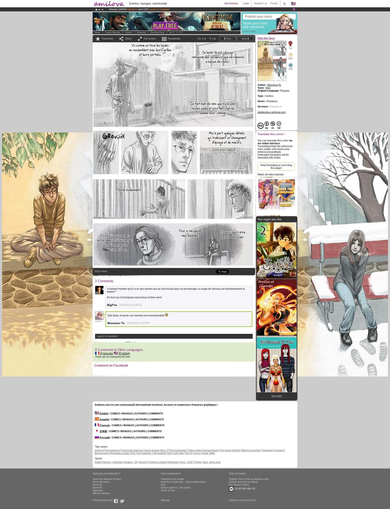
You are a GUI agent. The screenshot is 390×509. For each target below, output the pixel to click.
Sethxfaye (267, 450)
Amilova (99, 450)
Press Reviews (101, 482)
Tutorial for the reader (172, 479)
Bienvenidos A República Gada (112, 453)
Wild (212, 453)
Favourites (107, 38)
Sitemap (165, 500)
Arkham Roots (210, 450)
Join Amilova (231, 3)
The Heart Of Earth (230, 450)
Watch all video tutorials (271, 174)
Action (98, 462)
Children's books (157, 462)
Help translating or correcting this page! (276, 166)
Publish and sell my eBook (243, 482)
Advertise (98, 490)
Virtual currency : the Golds (175, 487)
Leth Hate (178, 453)
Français (106, 353)
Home (97, 32)
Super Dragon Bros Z (156, 450)
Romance (141, 32)
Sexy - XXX (186, 462)
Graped (279, 450)
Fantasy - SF (131, 462)
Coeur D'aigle (201, 453)
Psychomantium (178, 450)
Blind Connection (251, 450)
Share (128, 38)
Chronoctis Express (132, 450)
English (124, 353)
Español (104, 419)
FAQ (163, 484)
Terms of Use (168, 490)
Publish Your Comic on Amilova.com (249, 479)
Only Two (135, 453)
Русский (104, 437)
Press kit (97, 484)
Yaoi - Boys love (212, 462)
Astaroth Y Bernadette (154, 453)
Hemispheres (112, 450)
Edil (169, 453)
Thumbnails (174, 38)
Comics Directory (112, 32)
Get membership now (176, 9)
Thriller (198, 462)
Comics (128, 32)
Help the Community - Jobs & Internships (183, 482)
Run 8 (188, 453)
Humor (142, 462)
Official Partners (101, 493)
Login (246, 3)
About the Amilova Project (107, 479)
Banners (97, 487)
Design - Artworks (112, 462)
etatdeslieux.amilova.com (272, 112)
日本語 (103, 431)
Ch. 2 (171, 32)
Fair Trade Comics (239, 484)
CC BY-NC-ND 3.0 (244, 488)
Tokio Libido (195, 450)
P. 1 (181, 32)
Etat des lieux (158, 32)
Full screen (150, 38)
